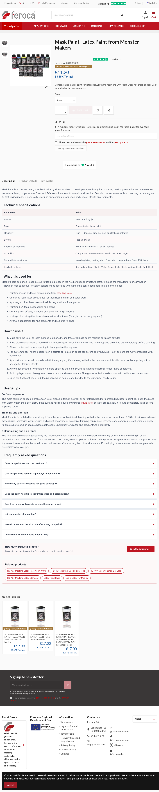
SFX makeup (61, 126)
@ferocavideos (117, 754)
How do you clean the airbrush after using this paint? (33, 524)
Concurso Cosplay (81, 3)
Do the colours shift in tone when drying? (27, 534)
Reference (60, 63)
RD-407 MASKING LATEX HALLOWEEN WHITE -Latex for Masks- (15, 638)
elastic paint (106, 126)
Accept (10, 784)
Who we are (67, 722)
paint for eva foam (139, 126)
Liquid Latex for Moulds (77, 578)
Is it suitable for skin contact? (20, 514)
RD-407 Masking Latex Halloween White (26, 571)
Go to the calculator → (140, 549)
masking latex (64, 293)
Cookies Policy (68, 749)
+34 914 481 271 (28, 3)
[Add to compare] (109, 110)
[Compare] (69, 628)
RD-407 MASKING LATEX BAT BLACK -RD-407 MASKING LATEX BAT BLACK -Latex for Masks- (66, 639)
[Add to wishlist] (98, 110)
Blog (139, 3)
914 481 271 (97, 736)
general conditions (95, 142)
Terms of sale (67, 733)
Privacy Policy (68, 745)
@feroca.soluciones (120, 731)
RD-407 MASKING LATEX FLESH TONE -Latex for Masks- (40, 637)
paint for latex (62, 130)
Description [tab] (8, 180)
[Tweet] (60, 122)
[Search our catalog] (121, 15)
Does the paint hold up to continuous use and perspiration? (37, 493)
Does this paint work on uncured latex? (26, 463)
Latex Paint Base (52, 578)
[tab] (47, 181)
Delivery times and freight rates (70, 739)
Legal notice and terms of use (69, 728)
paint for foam (121, 126)
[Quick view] (14, 632)
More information (118, 778)
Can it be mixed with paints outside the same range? (33, 504)
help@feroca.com (48, 3)
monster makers (77, 126)
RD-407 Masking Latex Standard (23, 578)
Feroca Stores (10, 3)
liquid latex (87, 402)
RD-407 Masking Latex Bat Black (106, 571)
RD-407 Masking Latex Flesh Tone (68, 571)
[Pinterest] (64, 122)
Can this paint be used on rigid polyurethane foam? (32, 473)
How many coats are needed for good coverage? (31, 483)
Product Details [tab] (28, 180)
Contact (64, 3)
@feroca (118, 745)
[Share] (56, 122)
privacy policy (121, 142)
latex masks (93, 126)
